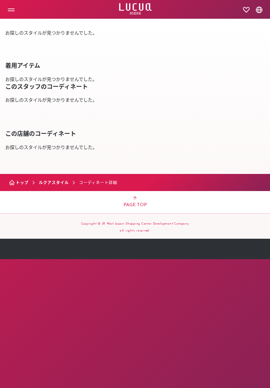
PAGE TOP (135, 205)
